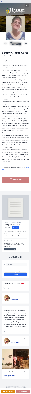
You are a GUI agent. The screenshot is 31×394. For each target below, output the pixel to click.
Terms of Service (19, 387)
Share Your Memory (10, 249)
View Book (7, 227)
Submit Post (15, 274)
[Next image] (28, 359)
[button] (15, 359)
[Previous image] (3, 359)
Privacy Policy (11, 387)
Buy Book (15, 227)
